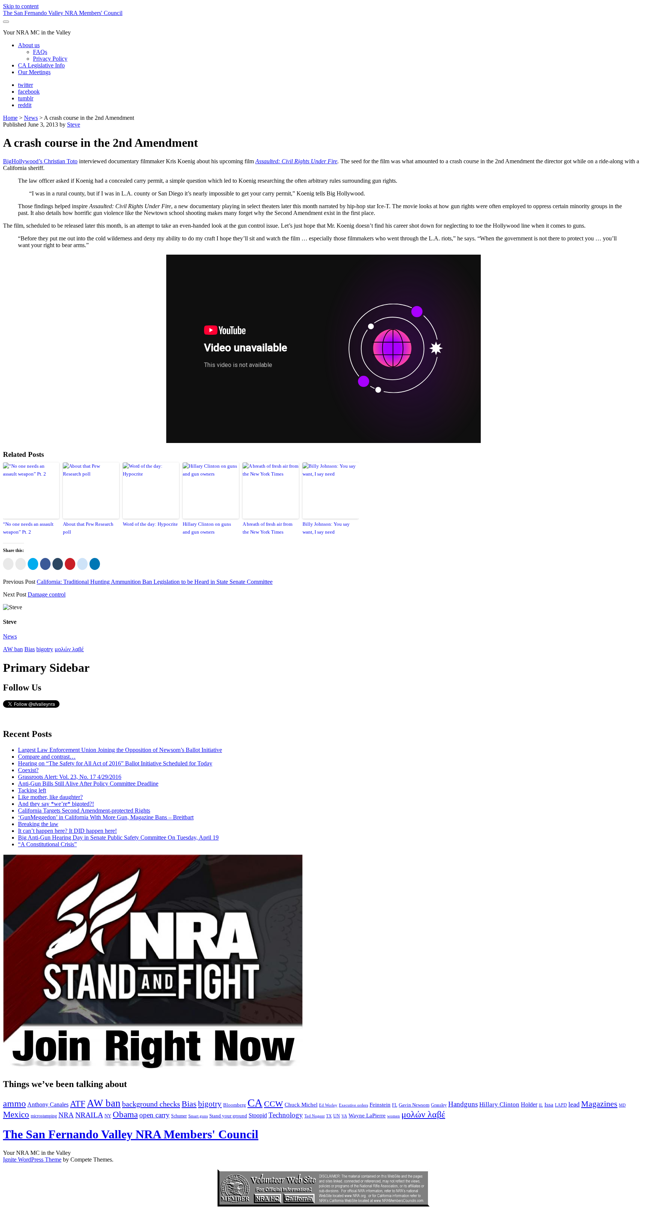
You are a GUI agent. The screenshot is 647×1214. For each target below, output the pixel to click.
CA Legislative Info (41, 65)
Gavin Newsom (414, 1105)
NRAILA (89, 1115)
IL (541, 1105)
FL (394, 1105)
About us (29, 45)
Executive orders (353, 1105)
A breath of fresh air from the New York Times (267, 528)
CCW (273, 1103)
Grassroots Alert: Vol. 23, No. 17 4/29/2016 (69, 777)
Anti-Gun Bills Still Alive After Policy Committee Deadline (88, 783)
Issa (548, 1105)
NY (107, 1116)
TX (329, 1116)
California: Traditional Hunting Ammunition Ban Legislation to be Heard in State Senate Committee (155, 582)
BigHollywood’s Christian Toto (40, 161)
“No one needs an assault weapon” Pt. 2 (28, 528)
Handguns (463, 1104)
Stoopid (258, 1115)
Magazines (599, 1103)
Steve (73, 124)
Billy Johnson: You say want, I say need (326, 528)
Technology (285, 1115)
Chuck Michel (301, 1105)
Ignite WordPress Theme (32, 1159)
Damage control (47, 594)
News (31, 118)
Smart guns (198, 1116)
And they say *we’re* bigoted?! (56, 804)
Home (10, 118)
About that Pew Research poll (88, 528)
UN (336, 1116)
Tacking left (32, 790)
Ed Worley (328, 1105)
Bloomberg (234, 1105)
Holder (529, 1104)
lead (574, 1104)
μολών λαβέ (69, 649)
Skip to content (21, 6)
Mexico (16, 1114)
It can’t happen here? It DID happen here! (67, 831)
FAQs (40, 52)
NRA (66, 1115)
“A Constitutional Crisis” (47, 844)
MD (622, 1105)
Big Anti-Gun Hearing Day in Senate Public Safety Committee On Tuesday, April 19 (118, 837)
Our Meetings (34, 72)
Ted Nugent (314, 1116)
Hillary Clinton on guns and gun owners (207, 528)
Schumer (179, 1116)
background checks (151, 1104)
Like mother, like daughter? (50, 797)
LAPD (561, 1105)
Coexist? (28, 770)
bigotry (44, 649)
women (393, 1116)
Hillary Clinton (499, 1104)
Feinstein (380, 1104)
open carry (154, 1115)
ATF (77, 1103)
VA (344, 1116)
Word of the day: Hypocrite (150, 524)
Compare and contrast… (47, 756)
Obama (125, 1114)
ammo (14, 1103)
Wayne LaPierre (367, 1116)
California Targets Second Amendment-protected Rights (84, 810)
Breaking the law (38, 824)
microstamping (44, 1116)
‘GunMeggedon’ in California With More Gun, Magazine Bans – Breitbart (106, 817)
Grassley (439, 1105)
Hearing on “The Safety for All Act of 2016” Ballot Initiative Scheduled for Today (115, 763)
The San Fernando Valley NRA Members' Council (62, 13)
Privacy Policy (50, 58)
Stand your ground (228, 1116)
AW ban (13, 649)
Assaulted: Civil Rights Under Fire (296, 161)
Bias (29, 649)
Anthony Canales (48, 1104)
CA (254, 1103)
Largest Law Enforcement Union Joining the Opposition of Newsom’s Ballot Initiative (120, 750)
